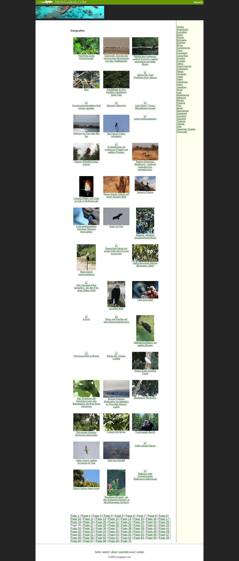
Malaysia (181, 97)
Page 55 (138, 534)
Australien (182, 32)
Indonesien (182, 82)
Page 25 (164, 522)
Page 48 (151, 531)
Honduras (181, 74)
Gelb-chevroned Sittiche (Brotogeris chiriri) (145, 264)
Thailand (181, 121)
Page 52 (101, 534)
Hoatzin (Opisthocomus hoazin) (86, 163)
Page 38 (126, 528)
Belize (180, 34)
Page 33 (164, 525)
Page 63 (138, 537)
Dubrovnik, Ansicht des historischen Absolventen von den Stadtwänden (116, 58)
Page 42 (76, 531)
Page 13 (113, 518)
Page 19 (88, 522)
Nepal (179, 108)
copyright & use (127, 552)
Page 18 (76, 522)
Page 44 (101, 531)
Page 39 (138, 528)
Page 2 (86, 515)
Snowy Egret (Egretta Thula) (145, 372)
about (114, 552)
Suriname (181, 116)
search (106, 552)
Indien (180, 79)
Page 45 (113, 531)
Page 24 (151, 522)
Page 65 (164, 537)
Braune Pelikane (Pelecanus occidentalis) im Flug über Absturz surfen (116, 403)
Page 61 (113, 537)
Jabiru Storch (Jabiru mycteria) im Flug (86, 461)
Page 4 (108, 515)
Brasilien (181, 42)
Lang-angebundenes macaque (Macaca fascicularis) (86, 229)
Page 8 (152, 515)
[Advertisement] (53, 79)
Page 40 (151, 528)
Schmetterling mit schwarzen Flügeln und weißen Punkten (116, 150)
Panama (181, 103)
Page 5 (119, 515)
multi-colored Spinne (145, 445)
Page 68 (101, 540)
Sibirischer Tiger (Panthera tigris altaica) (145, 76)
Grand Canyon (184, 66)
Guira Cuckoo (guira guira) (86, 488)
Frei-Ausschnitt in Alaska (86, 356)
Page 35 (88, 528)
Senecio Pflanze (145, 192)
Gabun (180, 63)
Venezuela (182, 131)
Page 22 (126, 522)
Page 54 (126, 534)
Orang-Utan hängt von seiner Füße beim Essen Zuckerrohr (116, 251)
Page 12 (101, 518)
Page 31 (138, 525)
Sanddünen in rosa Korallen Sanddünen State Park (116, 92)
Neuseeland (183, 110)
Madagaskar (183, 95)
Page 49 (164, 531)
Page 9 (163, 515)
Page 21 (113, 522)
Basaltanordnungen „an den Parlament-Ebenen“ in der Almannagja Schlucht (116, 500)
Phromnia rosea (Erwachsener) (86, 57)
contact (140, 552)
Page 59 (88, 537)
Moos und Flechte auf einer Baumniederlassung (116, 320)
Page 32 (151, 525)
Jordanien (182, 87)
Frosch (86, 319)
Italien (180, 84)
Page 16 (151, 518)
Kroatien (181, 58)
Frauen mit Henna (116, 432)
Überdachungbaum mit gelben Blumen (145, 344)
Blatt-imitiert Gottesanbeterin (86, 273)
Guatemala (182, 69)
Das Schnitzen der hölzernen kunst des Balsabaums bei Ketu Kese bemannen (86, 402)
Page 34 (76, 528)
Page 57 (164, 534)
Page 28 (101, 525)
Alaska (180, 27)
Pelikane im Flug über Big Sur (86, 134)
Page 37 (113, 528)
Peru (179, 105)
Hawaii (180, 71)
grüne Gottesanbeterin (145, 119)
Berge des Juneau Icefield (116, 357)
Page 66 (76, 540)
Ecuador (181, 61)
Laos (179, 92)
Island (180, 76)
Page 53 (113, 534)
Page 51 (88, 534)
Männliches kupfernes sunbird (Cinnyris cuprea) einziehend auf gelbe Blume (145, 60)
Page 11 (88, 518)
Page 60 (101, 537)
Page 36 (101, 528)
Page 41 (164, 528)
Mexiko (180, 100)
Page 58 (76, 537)
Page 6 (130, 515)
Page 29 (113, 525)
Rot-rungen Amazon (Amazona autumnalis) (86, 433)
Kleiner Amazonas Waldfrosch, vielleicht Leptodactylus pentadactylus (145, 165)
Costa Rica (182, 55)
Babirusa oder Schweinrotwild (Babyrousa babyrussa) (145, 476)
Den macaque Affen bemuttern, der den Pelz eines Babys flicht (86, 288)
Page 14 (126, 518)
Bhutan (180, 37)
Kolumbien (182, 53)
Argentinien (182, 29)
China (179, 50)
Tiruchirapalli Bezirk (145, 432)
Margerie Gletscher (116, 105)
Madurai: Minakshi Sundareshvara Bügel (145, 236)
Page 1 (75, 515)
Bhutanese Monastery (145, 397)
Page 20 (101, 522)
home (98, 552)
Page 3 (97, 515)
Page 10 (76, 518)
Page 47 (138, 531)
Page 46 (126, 531)
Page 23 (138, 522)
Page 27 (88, 525)
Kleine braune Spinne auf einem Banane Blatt (116, 195)
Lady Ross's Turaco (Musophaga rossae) (145, 106)
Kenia (179, 89)
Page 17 (164, 518)
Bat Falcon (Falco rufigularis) (116, 135)
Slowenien (182, 113)
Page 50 (76, 534)
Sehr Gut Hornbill (116, 460)
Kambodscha (183, 48)
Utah (179, 126)
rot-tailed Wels (116, 308)
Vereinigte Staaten (186, 129)
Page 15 (138, 518)
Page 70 (126, 540)
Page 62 (126, 537)
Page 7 (141, 515)
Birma (180, 45)
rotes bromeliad (145, 300)
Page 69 (113, 540)
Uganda (180, 124)
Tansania (181, 118)
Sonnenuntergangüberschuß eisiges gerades (86, 106)
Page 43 (88, 531)
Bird (86, 89)
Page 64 (151, 537)
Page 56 (151, 534)
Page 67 (88, 540)
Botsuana (181, 40)
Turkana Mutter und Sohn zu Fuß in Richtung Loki (86, 199)
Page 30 (126, 525)
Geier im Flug (116, 226)
